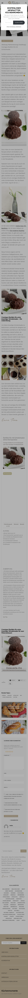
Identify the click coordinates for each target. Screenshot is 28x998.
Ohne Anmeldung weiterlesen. (14, 26)
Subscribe (19, 22)
